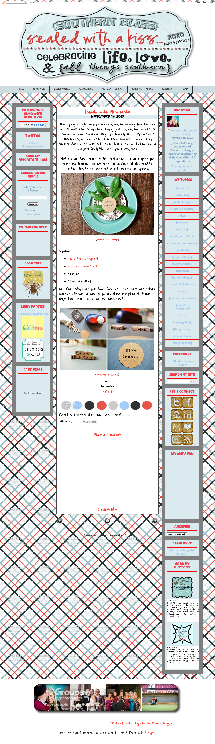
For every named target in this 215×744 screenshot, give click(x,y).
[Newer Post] (59, 523)
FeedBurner (33, 214)
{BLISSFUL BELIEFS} (112, 89)
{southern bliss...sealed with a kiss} (183, 132)
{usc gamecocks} (182, 343)
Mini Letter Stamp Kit (83, 258)
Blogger (150, 732)
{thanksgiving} (182, 322)
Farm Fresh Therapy (107, 239)
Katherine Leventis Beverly (182, 363)
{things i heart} (182, 329)
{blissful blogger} (182, 202)
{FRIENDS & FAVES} (142, 89)
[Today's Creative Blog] (33, 314)
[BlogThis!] (87, 421)
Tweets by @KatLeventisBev (33, 145)
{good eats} (182, 250)
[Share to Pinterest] (95, 421)
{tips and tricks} (182, 336)
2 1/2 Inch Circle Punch (82, 266)
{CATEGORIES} (86, 89)
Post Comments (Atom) (117, 535)
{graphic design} (182, 257)
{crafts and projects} (182, 209)
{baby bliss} (182, 195)
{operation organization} (182, 306)
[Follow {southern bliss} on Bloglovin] (33, 126)
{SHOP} (184, 89)
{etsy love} (182, 223)
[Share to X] (89, 421)
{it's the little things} (182, 284)
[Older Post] (155, 523)
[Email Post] (128, 414)
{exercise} (182, 229)
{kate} (182, 291)
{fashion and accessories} (182, 243)
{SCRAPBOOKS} (62, 89)
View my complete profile (182, 168)
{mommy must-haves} (182, 298)
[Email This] (84, 421)
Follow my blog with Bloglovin (182, 552)
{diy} (71, 421)
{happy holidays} (182, 264)
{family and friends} (182, 236)
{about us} (182, 188)
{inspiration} (182, 271)
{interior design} (182, 277)
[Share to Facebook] (92, 421)
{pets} (182, 315)
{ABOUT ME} (39, 89)
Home (21, 89)
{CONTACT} (167, 89)
